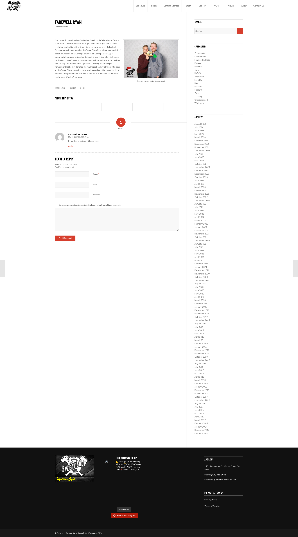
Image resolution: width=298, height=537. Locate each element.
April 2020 (199, 297)
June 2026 (199, 130)
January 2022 (200, 227)
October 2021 (201, 237)
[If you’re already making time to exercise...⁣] (129, 483)
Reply (70, 146)
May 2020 (199, 293)
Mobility (198, 80)
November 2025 (202, 147)
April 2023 (199, 184)
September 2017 (202, 400)
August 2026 (200, 124)
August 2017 (200, 403)
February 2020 (201, 303)
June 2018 (199, 370)
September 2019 (202, 320)
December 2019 (201, 310)
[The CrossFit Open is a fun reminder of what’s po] (129, 502)
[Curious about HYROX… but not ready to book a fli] (109, 502)
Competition (200, 56)
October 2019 (201, 317)
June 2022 (199, 210)
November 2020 (202, 273)
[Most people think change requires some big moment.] (119, 502)
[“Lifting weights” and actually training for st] (119, 477)
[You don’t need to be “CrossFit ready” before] (129, 489)
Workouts (199, 103)
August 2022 (200, 204)
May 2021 (199, 253)
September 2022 (202, 200)
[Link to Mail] (289, 5)
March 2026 (200, 137)
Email (95, 184)
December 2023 (201, 174)
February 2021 (201, 263)
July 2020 (198, 287)
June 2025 (199, 157)
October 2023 (201, 177)
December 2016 (201, 430)
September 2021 (202, 240)
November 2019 (202, 313)
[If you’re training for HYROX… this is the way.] (129, 495)
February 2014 (201, 433)
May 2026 (199, 134)
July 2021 (198, 247)
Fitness (197, 63)
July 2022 (198, 207)
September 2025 (202, 150)
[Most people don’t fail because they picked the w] (139, 489)
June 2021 (199, 250)
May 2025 (199, 160)
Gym (196, 70)
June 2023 (199, 180)
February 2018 (201, 383)
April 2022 (199, 217)
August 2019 (200, 323)
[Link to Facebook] (275, 5)
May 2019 (199, 333)
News (196, 83)
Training (198, 96)
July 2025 (198, 154)
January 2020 (200, 307)
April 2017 (199, 416)
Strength (198, 90)
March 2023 (200, 187)
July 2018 (198, 367)
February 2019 (201, 343)
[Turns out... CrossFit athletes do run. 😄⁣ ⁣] (139, 483)
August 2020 (200, 283)
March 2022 (200, 220)
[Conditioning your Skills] (2, 268)
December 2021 (201, 230)
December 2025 (201, 144)
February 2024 (201, 170)
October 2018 (201, 357)
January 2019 (200, 347)
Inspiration (199, 76)
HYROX (197, 73)
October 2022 (201, 197)
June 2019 (199, 330)
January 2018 (200, 386)
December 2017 (201, 390)
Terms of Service (211, 506)
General (66, 26)
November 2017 (202, 393)
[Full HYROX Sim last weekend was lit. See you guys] (109, 495)
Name (96, 174)
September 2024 (202, 167)
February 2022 (201, 224)
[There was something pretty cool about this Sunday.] (119, 489)
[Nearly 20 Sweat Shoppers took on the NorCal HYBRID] (119, 483)
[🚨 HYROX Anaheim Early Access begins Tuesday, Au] (139, 477)
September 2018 (202, 360)
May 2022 (199, 214)
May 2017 (199, 413)
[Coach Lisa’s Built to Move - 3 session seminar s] (119, 495)
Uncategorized (201, 100)
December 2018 (201, 350)
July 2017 (198, 407)
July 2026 (198, 127)
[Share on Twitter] (78, 107)
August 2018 (200, 363)
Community (59, 26)
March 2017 (200, 420)
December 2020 (201, 270)
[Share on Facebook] (63, 107)
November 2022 (202, 194)
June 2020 (199, 290)
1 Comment (72, 88)
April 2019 (199, 337)
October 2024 (201, 164)
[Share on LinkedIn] (109, 107)
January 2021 (200, 267)
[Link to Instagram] (280, 5)
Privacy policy (210, 499)
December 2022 (201, 190)
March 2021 (200, 260)
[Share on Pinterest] (94, 107)
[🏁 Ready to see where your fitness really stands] (109, 483)
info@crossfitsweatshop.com (223, 479)
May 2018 (199, 373)
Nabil (83, 88)
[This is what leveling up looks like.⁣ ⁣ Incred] (139, 495)
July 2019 (198, 327)
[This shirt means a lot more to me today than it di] (109, 489)
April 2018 (199, 377)
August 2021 (200, 244)
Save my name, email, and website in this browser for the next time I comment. (89, 205)
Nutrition (198, 86)
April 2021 (199, 257)
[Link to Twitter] (285, 5)
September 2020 (202, 280)
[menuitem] (140, 6)
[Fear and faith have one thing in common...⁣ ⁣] (129, 477)
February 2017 (201, 423)
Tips (196, 93)
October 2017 (201, 397)
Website (96, 195)
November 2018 (202, 353)
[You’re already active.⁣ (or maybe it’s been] (109, 477)
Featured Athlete (202, 60)
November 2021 (202, 233)
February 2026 (201, 140)
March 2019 (200, 340)
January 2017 (200, 427)
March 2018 (200, 380)
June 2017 (199, 410)
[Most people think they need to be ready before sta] (139, 502)
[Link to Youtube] (271, 5)
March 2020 (200, 300)
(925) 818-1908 (218, 474)
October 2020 (201, 277)
